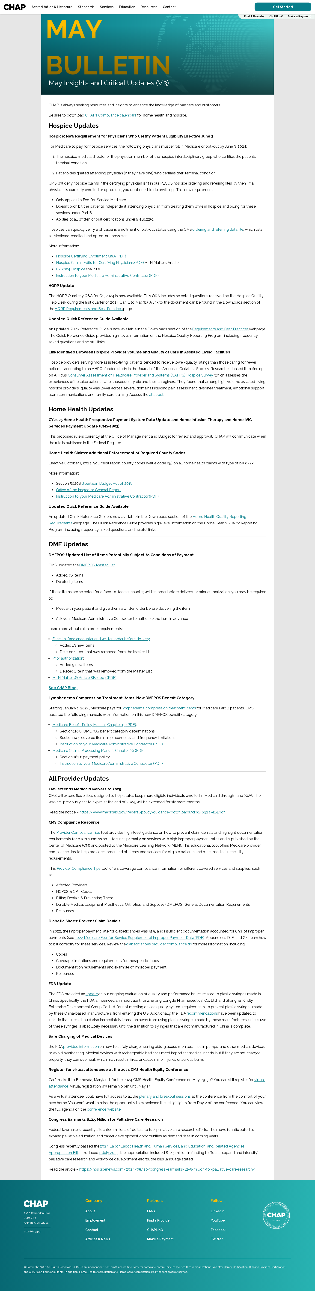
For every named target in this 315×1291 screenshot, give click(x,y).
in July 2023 (109, 1153)
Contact (169, 7)
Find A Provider (254, 16)
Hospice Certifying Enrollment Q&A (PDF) (91, 256)
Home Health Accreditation (96, 1271)
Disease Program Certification (267, 1267)
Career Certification (236, 1267)
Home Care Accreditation (134, 1271)
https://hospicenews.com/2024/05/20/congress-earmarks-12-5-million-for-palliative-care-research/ (167, 1169)
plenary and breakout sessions (165, 1096)
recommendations (202, 1013)
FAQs (151, 1211)
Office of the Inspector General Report (88, 490)
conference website (104, 1109)
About (90, 1211)
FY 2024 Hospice (70, 269)
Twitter (217, 1239)
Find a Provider (159, 1220)
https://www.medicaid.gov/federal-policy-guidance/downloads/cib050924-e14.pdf (152, 812)
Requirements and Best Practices (220, 329)
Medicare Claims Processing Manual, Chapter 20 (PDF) (98, 750)
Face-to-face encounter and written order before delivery (101, 639)
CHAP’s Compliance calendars (110, 115)
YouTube (218, 1220)
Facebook (218, 1230)
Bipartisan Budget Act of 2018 (107, 483)
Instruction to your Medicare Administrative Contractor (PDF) (107, 275)
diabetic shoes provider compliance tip (159, 944)
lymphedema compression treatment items (159, 708)
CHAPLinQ (276, 16)
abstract (156, 394)
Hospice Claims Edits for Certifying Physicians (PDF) (100, 262)
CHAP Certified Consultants (46, 1271)
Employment (95, 1220)
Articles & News (97, 1239)
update (92, 994)
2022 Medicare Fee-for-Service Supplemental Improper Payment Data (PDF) (139, 937)
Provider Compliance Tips (78, 832)
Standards (86, 7)
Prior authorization (67, 658)
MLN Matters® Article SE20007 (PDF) (84, 677)
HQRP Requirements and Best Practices (89, 309)
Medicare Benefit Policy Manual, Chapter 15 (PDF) (94, 725)
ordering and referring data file (217, 229)
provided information (81, 1046)
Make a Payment (299, 16)
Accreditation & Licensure (52, 7)
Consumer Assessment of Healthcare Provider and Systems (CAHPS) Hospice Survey (140, 375)
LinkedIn (217, 1211)
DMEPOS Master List (97, 565)
